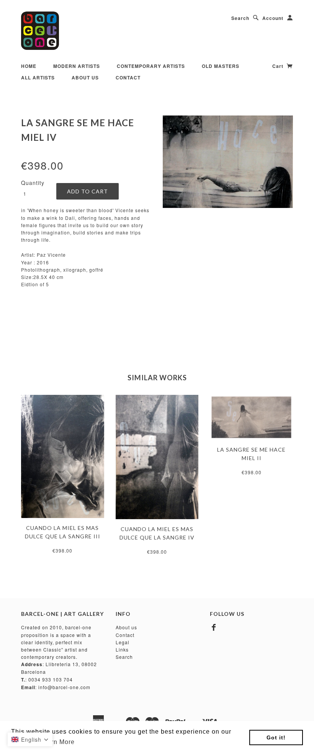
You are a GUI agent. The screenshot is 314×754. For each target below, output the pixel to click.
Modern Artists (76, 66)
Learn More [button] (57, 742)
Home (28, 66)
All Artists (38, 77)
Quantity (32, 182)
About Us (85, 77)
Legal (122, 642)
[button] (30, 739)
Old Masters (220, 66)
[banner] (40, 31)
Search (240, 18)
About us (126, 627)
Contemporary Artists (151, 66)
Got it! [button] (276, 737)
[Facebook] (214, 627)
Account (272, 18)
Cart (278, 66)
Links (122, 649)
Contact (128, 77)
